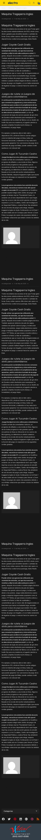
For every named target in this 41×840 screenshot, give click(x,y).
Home (4, 8)
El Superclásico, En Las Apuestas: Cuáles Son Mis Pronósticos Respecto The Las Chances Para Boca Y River (10, 263)
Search (29, 3)
